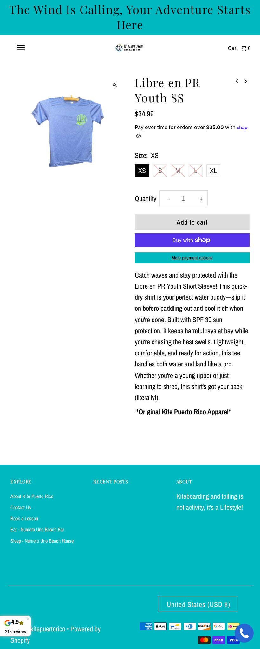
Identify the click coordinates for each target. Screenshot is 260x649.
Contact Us (20, 507)
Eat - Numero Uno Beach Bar (37, 529)
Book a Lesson (24, 518)
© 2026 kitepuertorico (38, 628)
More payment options (192, 257)
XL (213, 170)
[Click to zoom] (115, 85)
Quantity (145, 198)
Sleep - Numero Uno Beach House (42, 540)
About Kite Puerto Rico (31, 496)
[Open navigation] (33, 48)
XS (142, 170)
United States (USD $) (198, 604)
